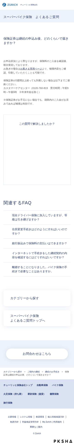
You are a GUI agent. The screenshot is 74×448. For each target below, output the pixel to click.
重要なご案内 (36, 427)
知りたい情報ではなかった (37, 172)
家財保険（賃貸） (37, 394)
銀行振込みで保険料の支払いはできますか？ (39, 243)
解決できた (37, 135)
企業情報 (12, 417)
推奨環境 (40, 417)
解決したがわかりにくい (37, 148)
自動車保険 (42, 385)
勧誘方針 (14, 422)
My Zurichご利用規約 (52, 422)
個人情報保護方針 (56, 417)
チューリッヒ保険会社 (29, 5)
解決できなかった (37, 160)
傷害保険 (54, 394)
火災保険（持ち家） (13, 394)
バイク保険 (57, 385)
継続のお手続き (52, 372)
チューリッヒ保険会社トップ (18, 385)
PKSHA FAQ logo (63, 441)
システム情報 (26, 417)
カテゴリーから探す (12, 372)
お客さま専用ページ (31, 68)
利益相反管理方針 (30, 422)
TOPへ (69, 435)
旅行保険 (7, 402)
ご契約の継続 (33, 372)
